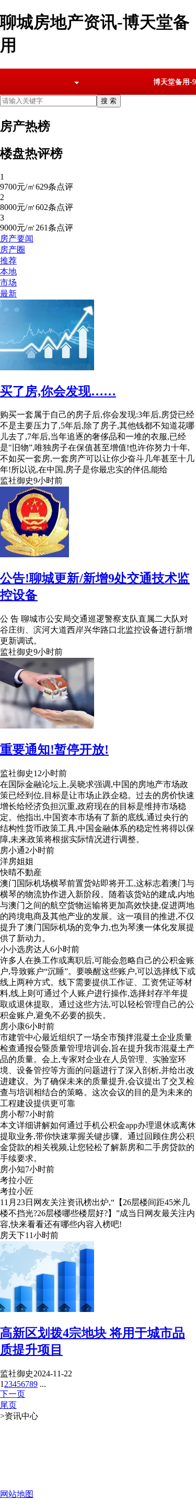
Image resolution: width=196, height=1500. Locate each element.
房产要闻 (16, 238)
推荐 (8, 260)
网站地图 (16, 1494)
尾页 (8, 1404)
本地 (8, 271)
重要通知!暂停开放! (54, 749)
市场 (8, 282)
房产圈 (12, 249)
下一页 (12, 1393)
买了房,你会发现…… (58, 391)
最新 (8, 293)
